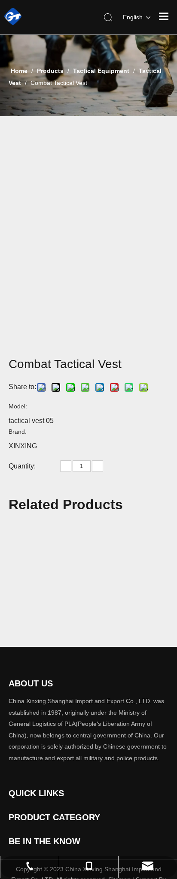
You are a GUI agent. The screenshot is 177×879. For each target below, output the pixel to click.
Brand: (18, 432)
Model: (18, 406)
